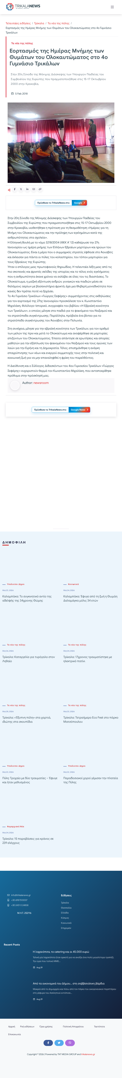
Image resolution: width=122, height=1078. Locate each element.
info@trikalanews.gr (21, 895)
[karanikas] (61, 451)
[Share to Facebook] (14, 189)
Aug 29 (40, 967)
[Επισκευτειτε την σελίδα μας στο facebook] (48, 1043)
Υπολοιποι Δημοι (16, 584)
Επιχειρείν (66, 928)
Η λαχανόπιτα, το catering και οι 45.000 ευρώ (61, 951)
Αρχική (11, 1026)
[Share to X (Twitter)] (21, 189)
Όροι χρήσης (46, 1026)
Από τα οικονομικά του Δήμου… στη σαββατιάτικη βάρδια (69, 983)
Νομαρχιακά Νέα (15, 826)
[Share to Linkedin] (27, 189)
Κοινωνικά (73, 584)
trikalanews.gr (88, 1054)
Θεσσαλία (66, 907)
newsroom (41, 383)
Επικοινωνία (14, 1034)
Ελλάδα (65, 912)
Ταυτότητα (99, 1026)
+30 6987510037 (19, 900)
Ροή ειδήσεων (27, 1026)
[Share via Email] (33, 189)
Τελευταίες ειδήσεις (18, 23)
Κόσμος (65, 917)
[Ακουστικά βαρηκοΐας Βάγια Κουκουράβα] (61, 497)
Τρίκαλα (39, 23)
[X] (59, 1043)
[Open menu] (112, 7)
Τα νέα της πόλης (58, 23)
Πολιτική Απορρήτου (73, 1026)
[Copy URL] (40, 189)
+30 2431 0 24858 (19, 905)
